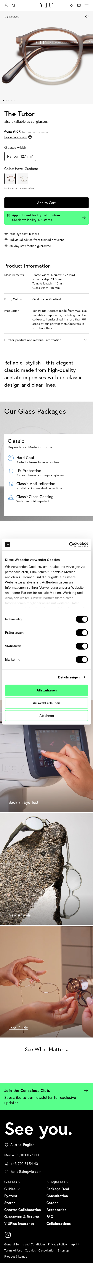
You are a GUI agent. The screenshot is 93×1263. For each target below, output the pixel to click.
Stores (9, 1202)
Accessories (56, 1209)
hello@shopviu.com (26, 1171)
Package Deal (57, 1188)
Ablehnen (46, 715)
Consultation (57, 1195)
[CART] (79, 5)
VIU (46, 5)
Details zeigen (69, 677)
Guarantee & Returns (22, 1216)
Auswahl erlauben (46, 703)
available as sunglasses (30, 121)
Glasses (13, 17)
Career (52, 1202)
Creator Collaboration (22, 1209)
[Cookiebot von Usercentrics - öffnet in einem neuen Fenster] (69, 544)
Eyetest (11, 1195)
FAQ (49, 1216)
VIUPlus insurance (19, 1223)
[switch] (82, 632)
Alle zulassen (47, 690)
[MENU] (86, 5)
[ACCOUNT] (6, 5)
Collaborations (58, 1223)
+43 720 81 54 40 (24, 1163)
